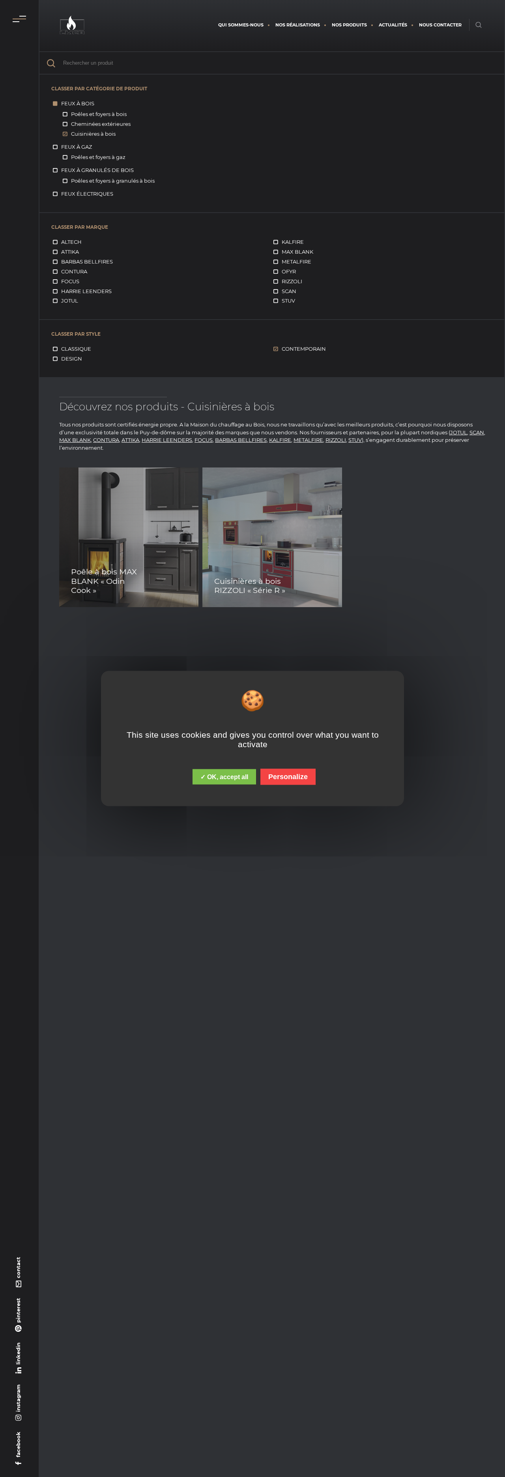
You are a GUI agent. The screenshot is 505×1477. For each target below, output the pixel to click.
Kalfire (293, 242)
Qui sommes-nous (241, 25)
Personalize (288, 777)
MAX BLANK (75, 440)
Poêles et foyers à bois (99, 114)
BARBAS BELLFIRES (241, 440)
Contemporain (304, 349)
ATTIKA (130, 440)
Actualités (393, 25)
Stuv (288, 300)
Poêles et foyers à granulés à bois (113, 181)
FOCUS (204, 440)
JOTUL (458, 432)
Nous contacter (440, 25)
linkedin (18, 1353)
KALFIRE (280, 440)
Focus (70, 281)
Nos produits (349, 25)
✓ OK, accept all (224, 777)
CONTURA (106, 440)
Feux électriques (87, 194)
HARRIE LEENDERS (167, 440)
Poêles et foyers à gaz (98, 157)
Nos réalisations (297, 25)
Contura (74, 271)
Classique (76, 349)
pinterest (18, 1310)
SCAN (476, 432)
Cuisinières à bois (93, 134)
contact (18, 1267)
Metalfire (296, 261)
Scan (289, 291)
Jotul (69, 300)
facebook (18, 1444)
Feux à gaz (76, 147)
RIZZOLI (335, 440)
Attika (70, 252)
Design (71, 358)
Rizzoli (292, 281)
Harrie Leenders (86, 291)
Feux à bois (77, 103)
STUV (355, 440)
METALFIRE (308, 440)
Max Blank (297, 252)
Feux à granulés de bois (97, 170)
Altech (71, 242)
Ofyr (289, 271)
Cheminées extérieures (101, 124)
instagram (18, 1398)
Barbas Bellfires (87, 261)
